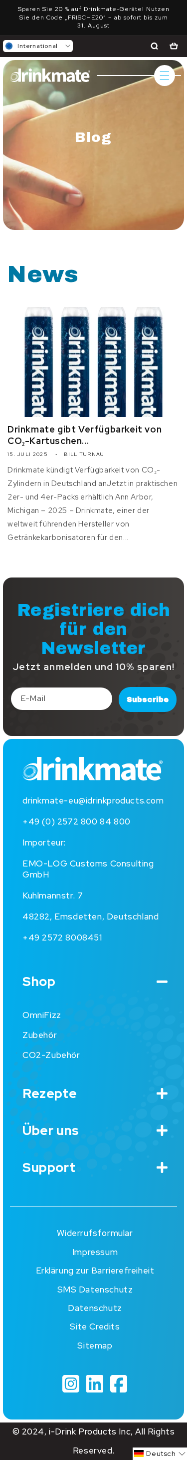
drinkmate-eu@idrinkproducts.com (93, 800)
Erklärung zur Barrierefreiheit (95, 1270)
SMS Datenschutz (95, 1289)
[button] (38, 46)
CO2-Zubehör (51, 1055)
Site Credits (95, 1326)
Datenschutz (95, 1308)
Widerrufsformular (95, 1233)
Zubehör (39, 1035)
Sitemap (94, 1345)
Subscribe (148, 700)
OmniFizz (41, 1015)
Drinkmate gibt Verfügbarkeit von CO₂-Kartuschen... (84, 435)
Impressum (95, 1252)
